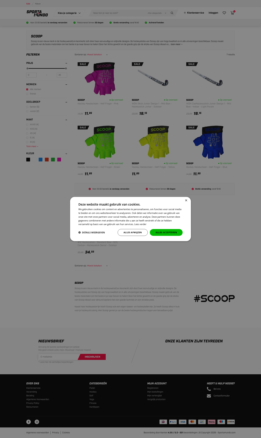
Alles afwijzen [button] (133, 232)
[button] (91, 232)
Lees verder (140, 224)
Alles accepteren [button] (166, 232)
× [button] (186, 200)
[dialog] (130, 219)
